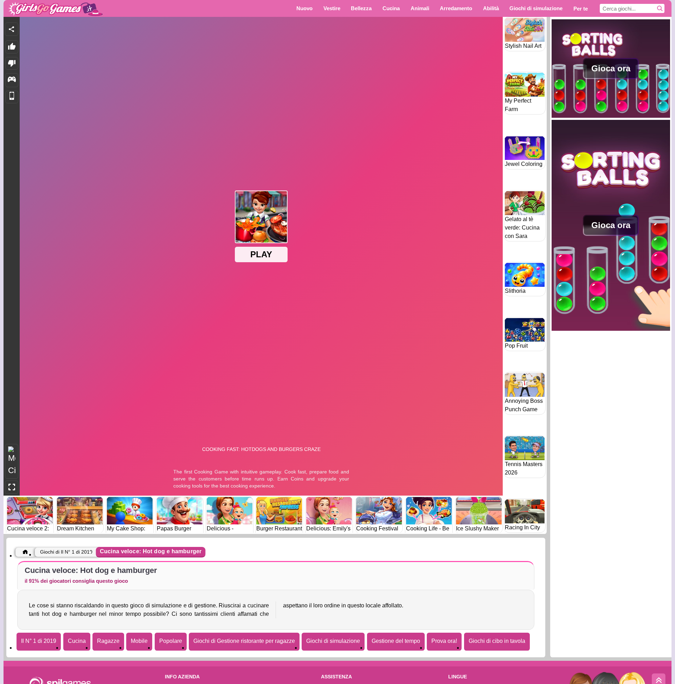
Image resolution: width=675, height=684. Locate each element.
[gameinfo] (11, 80)
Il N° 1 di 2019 (38, 641)
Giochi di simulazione (333, 641)
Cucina (77, 641)
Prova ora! (444, 641)
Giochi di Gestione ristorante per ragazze (244, 641)
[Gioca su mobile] (11, 97)
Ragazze (108, 641)
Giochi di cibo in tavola (497, 641)
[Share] (11, 29)
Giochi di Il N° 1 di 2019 (66, 552)
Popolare (170, 641)
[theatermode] (11, 461)
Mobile (139, 641)
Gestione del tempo (396, 641)
